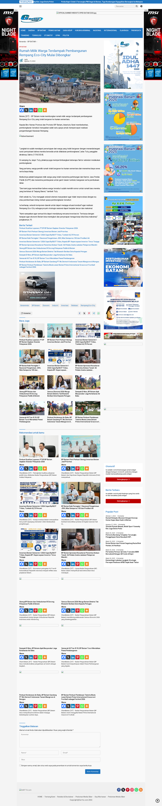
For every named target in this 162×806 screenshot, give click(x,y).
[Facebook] (22, 110)
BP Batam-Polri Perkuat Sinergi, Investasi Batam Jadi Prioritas (43, 231)
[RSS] (141, 790)
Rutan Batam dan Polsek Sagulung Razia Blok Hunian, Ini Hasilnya (123, 544)
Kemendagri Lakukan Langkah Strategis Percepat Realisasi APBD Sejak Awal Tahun (122, 561)
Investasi (64, 305)
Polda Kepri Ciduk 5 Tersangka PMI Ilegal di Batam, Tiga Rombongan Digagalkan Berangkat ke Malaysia (68, 2)
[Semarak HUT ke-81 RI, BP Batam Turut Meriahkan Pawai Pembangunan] (31, 408)
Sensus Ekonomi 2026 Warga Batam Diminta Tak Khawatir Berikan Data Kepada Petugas (53, 252)
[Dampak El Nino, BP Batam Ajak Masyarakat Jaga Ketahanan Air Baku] (87, 382)
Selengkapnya (122, 479)
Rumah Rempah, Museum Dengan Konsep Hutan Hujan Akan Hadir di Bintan (121, 519)
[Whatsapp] (40, 110)
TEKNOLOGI (36, 35)
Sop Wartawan (100, 797)
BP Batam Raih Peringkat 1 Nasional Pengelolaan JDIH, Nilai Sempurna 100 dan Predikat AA (54, 238)
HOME (23, 30)
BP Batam (36, 305)
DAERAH (31, 30)
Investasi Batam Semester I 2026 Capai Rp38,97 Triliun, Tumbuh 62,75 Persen (49, 235)
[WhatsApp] (136, 790)
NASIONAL (97, 30)
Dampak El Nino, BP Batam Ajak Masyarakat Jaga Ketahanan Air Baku (45, 255)
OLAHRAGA (124, 30)
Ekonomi (46, 305)
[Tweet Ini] (84, 313)
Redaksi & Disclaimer (65, 797)
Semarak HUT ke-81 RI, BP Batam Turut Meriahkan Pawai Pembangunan (46, 258)
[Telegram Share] (94, 313)
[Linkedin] (31, 110)
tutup (16, 10)
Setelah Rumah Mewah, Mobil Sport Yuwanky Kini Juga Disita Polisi (123, 528)
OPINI (58, 35)
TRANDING (25, 35)
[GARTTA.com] (31, 18)
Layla (26, 59)
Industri (55, 305)
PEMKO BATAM (54, 30)
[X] (26, 110)
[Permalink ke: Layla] (21, 60)
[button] (136, 6)
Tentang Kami (49, 797)
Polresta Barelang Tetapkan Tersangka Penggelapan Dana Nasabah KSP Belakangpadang (121, 536)
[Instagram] (132, 790)
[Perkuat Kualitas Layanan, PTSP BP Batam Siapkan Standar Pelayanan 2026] (31, 330)
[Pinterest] (35, 110)
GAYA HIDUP (67, 30)
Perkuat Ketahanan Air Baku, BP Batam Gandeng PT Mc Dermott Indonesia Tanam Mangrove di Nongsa (59, 262)
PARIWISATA (136, 30)
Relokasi (74, 305)
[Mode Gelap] (141, 6)
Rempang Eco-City (88, 305)
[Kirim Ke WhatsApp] (98, 313)
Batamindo (25, 305)
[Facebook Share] (79, 313)
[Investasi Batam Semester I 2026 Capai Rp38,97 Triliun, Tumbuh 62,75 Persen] (87, 330)
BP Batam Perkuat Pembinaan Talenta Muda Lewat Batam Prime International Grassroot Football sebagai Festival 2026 (57, 266)
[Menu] (21, 6)
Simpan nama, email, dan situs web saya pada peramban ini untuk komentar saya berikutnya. (56, 766)
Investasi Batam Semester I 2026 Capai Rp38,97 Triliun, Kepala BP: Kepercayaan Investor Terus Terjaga (59, 242)
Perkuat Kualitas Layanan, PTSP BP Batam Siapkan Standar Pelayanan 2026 (48, 228)
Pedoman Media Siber (84, 797)
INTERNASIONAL (110, 30)
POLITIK (66, 35)
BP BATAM (42, 30)
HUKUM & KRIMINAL (82, 30)
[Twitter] (123, 790)
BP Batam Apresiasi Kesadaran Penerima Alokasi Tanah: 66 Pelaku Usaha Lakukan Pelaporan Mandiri (58, 245)
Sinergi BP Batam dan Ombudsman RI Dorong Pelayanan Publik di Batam (47, 248)
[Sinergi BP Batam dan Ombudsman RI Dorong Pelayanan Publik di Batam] (31, 382)
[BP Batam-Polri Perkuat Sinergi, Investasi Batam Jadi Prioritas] (59, 330)
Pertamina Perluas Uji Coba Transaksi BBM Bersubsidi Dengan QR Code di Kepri (122, 553)
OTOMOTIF (48, 35)
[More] (45, 110)
